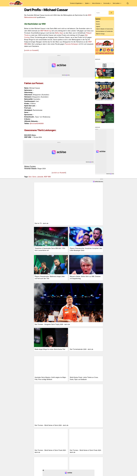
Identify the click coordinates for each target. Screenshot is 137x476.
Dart (30, 177)
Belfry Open (59, 33)
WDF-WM (47, 177)
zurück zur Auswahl (31, 50)
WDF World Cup (45, 31)
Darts (34, 177)
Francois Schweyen (71, 44)
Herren (98, 21)
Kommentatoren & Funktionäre (104, 31)
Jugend (98, 26)
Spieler (87, 3)
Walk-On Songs (100, 34)
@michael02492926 (37, 123)
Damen (98, 24)
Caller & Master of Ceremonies (104, 29)
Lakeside (40, 177)
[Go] (111, 13)
